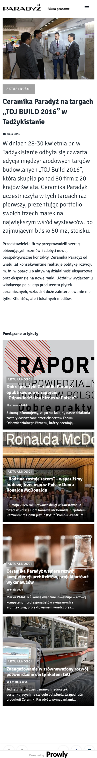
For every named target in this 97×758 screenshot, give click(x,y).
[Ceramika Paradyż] (38, 12)
